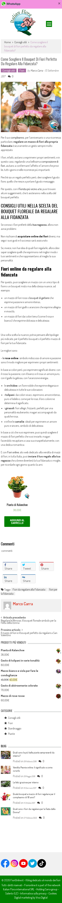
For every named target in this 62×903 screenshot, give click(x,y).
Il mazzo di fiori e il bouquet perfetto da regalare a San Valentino (29, 634)
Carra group (51, 889)
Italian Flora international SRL (18, 889)
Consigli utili (20, 42)
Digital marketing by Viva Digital (31, 897)
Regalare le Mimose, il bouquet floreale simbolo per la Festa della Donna (28, 621)
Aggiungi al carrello (17, 521)
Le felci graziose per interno (26, 782)
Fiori (22, 70)
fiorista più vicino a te (30, 189)
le (10, 358)
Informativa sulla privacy (33, 893)
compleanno (17, 137)
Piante (11, 733)
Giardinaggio (14, 728)
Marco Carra (36, 70)
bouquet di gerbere (39, 298)
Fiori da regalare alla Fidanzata (29, 589)
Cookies (53, 893)
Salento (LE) (11, 893)
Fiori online (13, 452)
